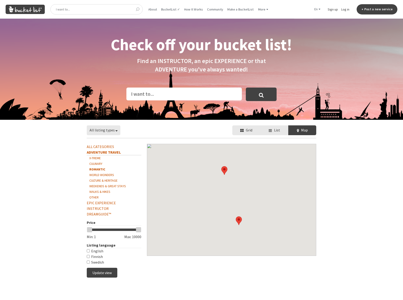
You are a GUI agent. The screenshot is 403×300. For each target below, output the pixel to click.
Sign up (333, 9)
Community (215, 9)
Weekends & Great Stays (107, 186)
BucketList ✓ (170, 9)
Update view (102, 272)
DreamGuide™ (99, 214)
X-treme (95, 158)
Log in (345, 9)
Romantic (97, 169)
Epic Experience (101, 203)
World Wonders (101, 175)
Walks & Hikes (99, 192)
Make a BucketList (240, 9)
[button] (239, 220)
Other (94, 197)
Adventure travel (104, 152)
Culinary (95, 164)
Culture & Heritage (103, 180)
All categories (100, 146)
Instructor (98, 208)
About (152, 9)
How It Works (193, 9)
